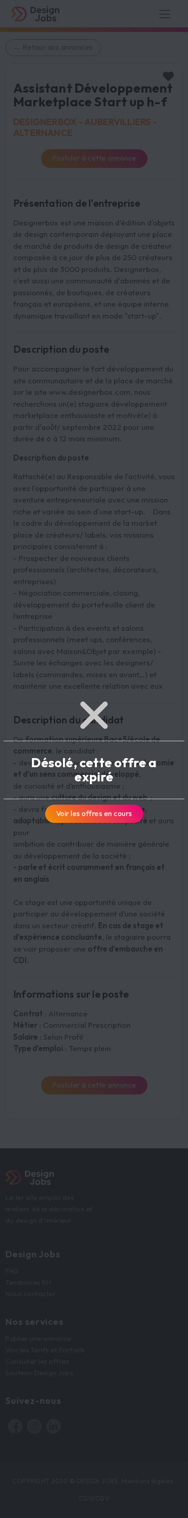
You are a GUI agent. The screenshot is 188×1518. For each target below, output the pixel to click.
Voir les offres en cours (94, 813)
